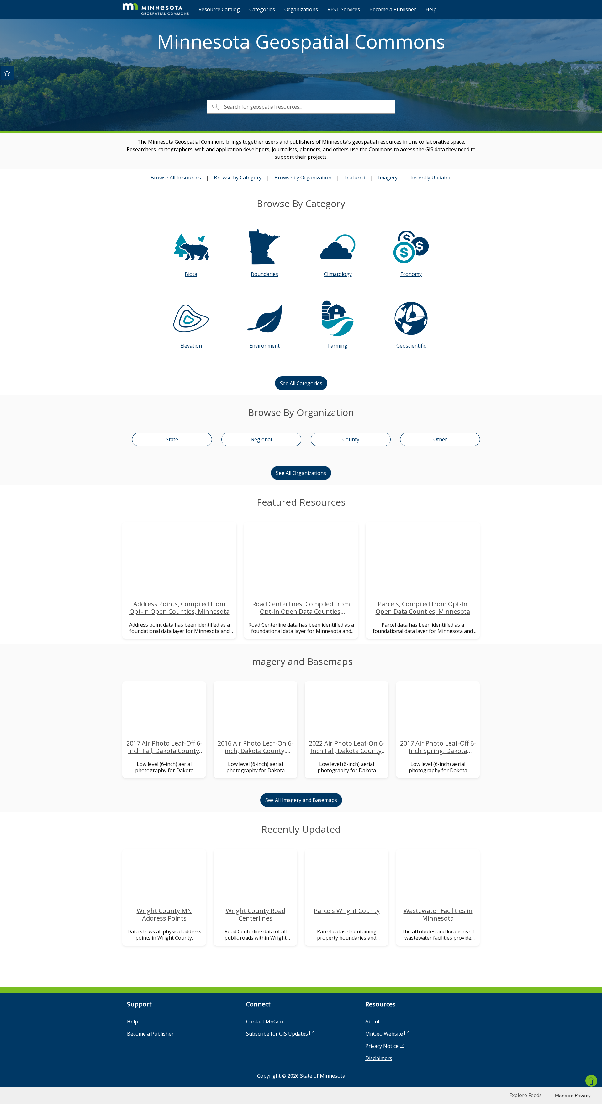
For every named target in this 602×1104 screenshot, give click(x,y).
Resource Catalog (219, 9)
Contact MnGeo (264, 1021)
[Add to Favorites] (7, 73)
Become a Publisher (392, 9)
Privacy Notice (382, 1046)
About (372, 1021)
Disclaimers (378, 1058)
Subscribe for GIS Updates (277, 1033)
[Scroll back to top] (591, 1081)
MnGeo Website (384, 1033)
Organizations (301, 9)
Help (430, 9)
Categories (262, 9)
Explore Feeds (525, 1095)
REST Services (343, 9)
